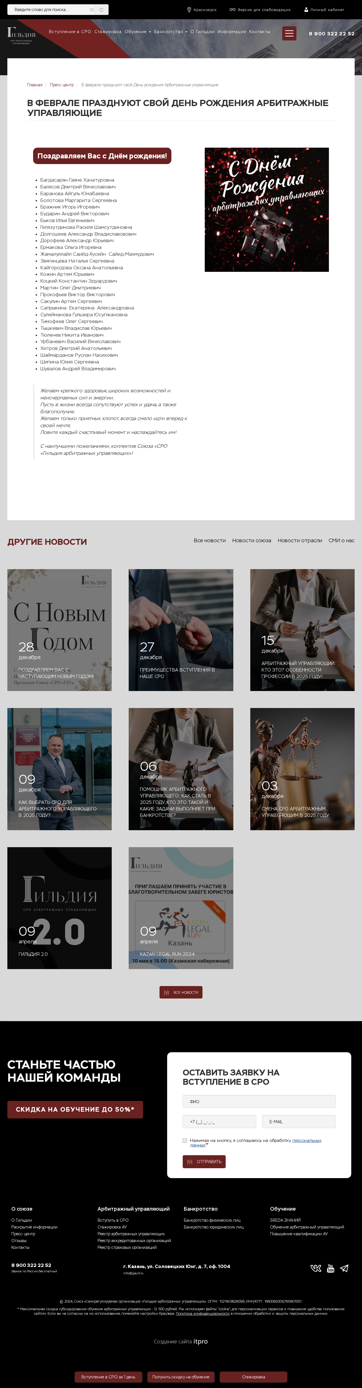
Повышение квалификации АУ (299, 1234)
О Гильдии (203, 31)
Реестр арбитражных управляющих (131, 1234)
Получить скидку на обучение (180, 1377)
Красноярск (205, 10)
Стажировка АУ (112, 1227)
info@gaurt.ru (133, 1273)
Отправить (209, 1161)
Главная (34, 85)
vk (316, 1268)
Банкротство (169, 31)
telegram (345, 1268)
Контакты (259, 31)
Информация (232, 31)
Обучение (136, 31)
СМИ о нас (342, 540)
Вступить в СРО (113, 1220)
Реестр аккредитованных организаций (134, 1240)
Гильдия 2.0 (33, 954)
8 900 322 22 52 (332, 34)
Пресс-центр (62, 85)
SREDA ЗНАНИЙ (285, 1220)
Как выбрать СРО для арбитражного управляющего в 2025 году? (58, 809)
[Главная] (21, 36)
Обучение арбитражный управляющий (307, 1227)
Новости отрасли (300, 540)
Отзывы (19, 1240)
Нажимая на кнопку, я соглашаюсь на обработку (256, 1142)
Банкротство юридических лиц (214, 1227)
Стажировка (108, 31)
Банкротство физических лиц (212, 1220)
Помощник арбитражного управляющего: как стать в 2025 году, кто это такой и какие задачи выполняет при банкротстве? (177, 802)
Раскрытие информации (34, 1227)
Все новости (210, 540)
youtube (330, 1268)
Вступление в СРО (70, 31)
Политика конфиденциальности (203, 1314)
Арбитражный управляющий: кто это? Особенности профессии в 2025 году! (299, 670)
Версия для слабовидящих (264, 10)
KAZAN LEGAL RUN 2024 (167, 954)
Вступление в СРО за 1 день (108, 1377)
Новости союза (251, 540)
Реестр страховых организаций (127, 1247)
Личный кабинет (327, 10)
